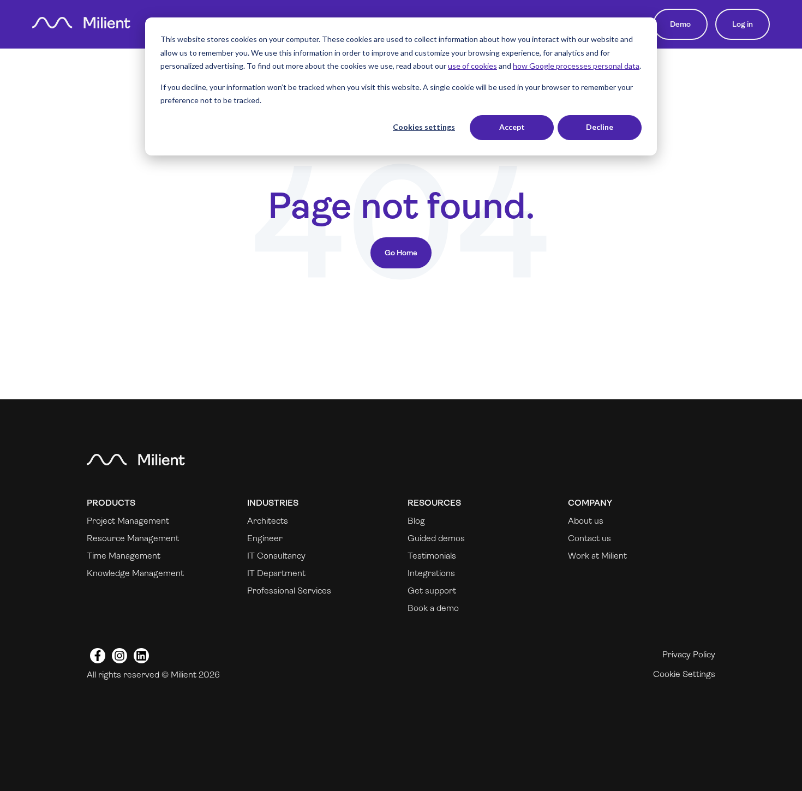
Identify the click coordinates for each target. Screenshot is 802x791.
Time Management (123, 555)
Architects (267, 521)
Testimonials (432, 555)
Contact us (589, 538)
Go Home (401, 252)
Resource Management (133, 538)
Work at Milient (597, 555)
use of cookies (472, 65)
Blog (416, 521)
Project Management (128, 521)
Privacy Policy (688, 654)
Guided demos (436, 538)
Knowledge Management (135, 573)
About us (585, 521)
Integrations (431, 573)
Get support (432, 590)
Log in (742, 24)
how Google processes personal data (576, 65)
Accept (512, 126)
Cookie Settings (684, 674)
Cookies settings (424, 126)
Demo (680, 24)
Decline (599, 126)
